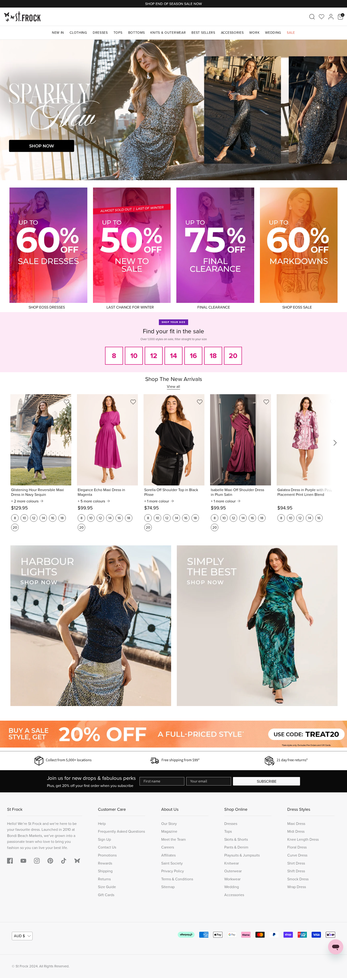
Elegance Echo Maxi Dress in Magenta (101, 492)
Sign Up (104, 839)
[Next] (337, 109)
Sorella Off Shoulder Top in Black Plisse (171, 492)
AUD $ (19, 935)
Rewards (105, 863)
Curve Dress (297, 855)
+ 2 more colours (24, 501)
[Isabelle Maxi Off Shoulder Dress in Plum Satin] (240, 439)
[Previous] (9, 109)
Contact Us (107, 847)
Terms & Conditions (177, 879)
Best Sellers (203, 32)
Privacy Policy (172, 871)
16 (52, 517)
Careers (167, 847)
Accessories (232, 32)
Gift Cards (106, 894)
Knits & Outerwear (168, 32)
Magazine (169, 831)
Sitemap (168, 886)
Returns (104, 879)
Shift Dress (296, 871)
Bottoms (136, 32)
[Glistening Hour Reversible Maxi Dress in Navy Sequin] (40, 439)
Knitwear (231, 863)
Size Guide (107, 886)
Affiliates (168, 855)
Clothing (78, 32)
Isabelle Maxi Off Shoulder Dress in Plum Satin (237, 492)
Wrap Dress (296, 886)
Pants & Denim (236, 847)
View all (173, 386)
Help (102, 823)
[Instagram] (37, 861)
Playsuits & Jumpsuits (242, 855)
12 (33, 517)
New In (58, 32)
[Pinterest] (50, 861)
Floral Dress (297, 847)
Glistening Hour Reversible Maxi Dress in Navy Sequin (37, 492)
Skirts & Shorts (236, 839)
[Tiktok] (64, 861)
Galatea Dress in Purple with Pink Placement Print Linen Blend (304, 492)
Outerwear (233, 871)
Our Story (169, 823)
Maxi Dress (296, 823)
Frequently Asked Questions (121, 831)
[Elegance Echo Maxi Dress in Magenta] (107, 439)
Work (254, 32)
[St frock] (77, 861)
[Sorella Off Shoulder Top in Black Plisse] (174, 439)
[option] (173, 110)
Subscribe (266, 781)
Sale (291, 32)
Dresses (100, 32)
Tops (118, 32)
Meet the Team (173, 839)
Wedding (273, 32)
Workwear (232, 879)
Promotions (107, 855)
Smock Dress (298, 879)
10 (24, 517)
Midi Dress (296, 831)
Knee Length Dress (303, 839)
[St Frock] (22, 16)
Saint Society (172, 863)
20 (15, 527)
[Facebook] (10, 861)
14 (43, 517)
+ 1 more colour (156, 501)
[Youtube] (23, 861)
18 (62, 517)
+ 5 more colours (91, 501)
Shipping (105, 871)
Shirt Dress (296, 863)
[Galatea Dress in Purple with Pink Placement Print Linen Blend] (307, 439)
